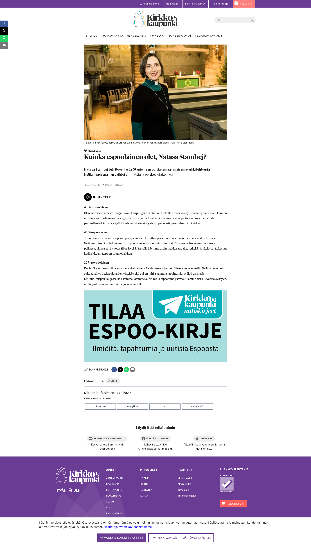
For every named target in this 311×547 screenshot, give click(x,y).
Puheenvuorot (114, 489)
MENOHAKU (246, 3)
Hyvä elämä (112, 484)
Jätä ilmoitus (172, 3)
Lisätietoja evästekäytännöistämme (128, 527)
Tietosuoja (183, 489)
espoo (114, 380)
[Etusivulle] (156, 19)
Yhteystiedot (185, 478)
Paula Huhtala (114, 184)
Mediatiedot (184, 484)
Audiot (110, 501)
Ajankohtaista (114, 478)
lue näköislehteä (232, 469)
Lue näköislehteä (149, 3)
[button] (114, 369)
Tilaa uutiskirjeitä (187, 495)
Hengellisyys (113, 495)
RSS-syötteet (114, 513)
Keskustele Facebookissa (109, 438)
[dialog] (155, 532)
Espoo (144, 484)
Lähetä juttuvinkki (195, 3)
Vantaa (144, 495)
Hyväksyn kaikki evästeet (121, 537)
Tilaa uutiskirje (219, 3)
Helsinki (144, 478)
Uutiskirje (206, 438)
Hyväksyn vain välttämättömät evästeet (181, 537)
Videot (110, 507)
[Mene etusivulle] (78, 475)
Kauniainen (146, 489)
